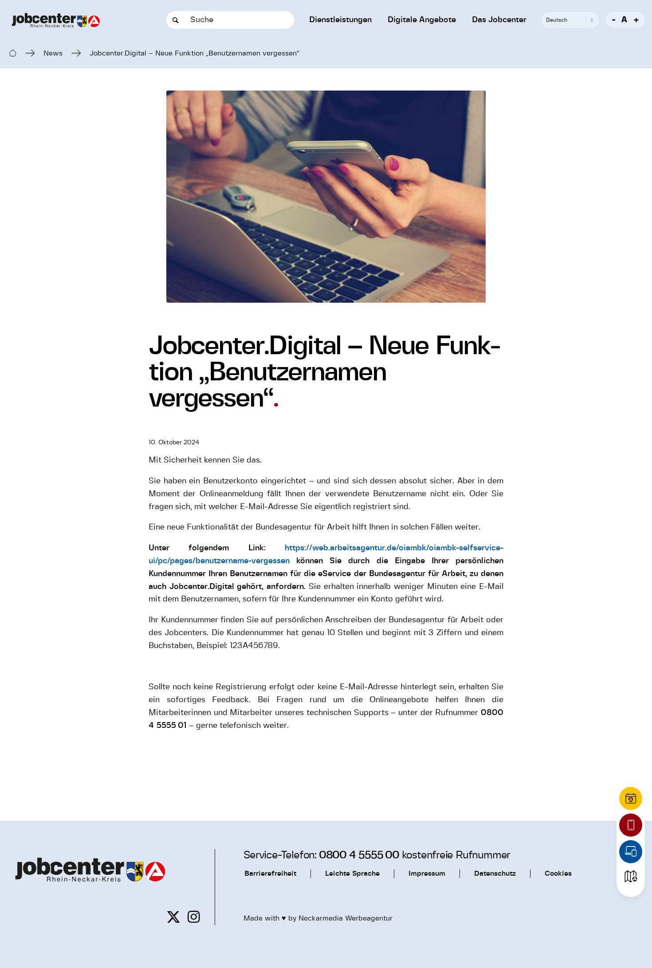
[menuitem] (340, 20)
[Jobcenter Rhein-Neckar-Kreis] (56, 20)
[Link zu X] (173, 917)
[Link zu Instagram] (194, 917)
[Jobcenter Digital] (630, 851)
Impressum (426, 873)
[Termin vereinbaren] (630, 798)
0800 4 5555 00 (359, 855)
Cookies (558, 873)
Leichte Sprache (352, 873)
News (53, 53)
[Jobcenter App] (630, 825)
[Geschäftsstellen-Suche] (631, 876)
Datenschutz (495, 873)
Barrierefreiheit (270, 873)
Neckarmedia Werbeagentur (346, 918)
